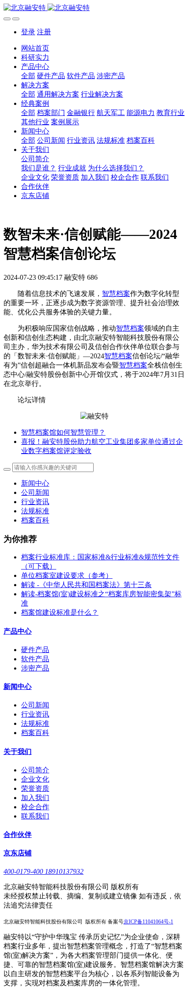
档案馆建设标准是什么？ (59, 612)
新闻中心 (35, 483)
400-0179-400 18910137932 (44, 871)
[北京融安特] (94, 8)
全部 (28, 75)
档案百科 (35, 520)
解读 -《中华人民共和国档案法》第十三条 (86, 584)
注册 (44, 32)
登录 (28, 32)
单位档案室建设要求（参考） (67, 575)
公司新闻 (35, 492)
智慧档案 (116, 293)
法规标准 (35, 511)
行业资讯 (35, 501)
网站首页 (35, 48)
